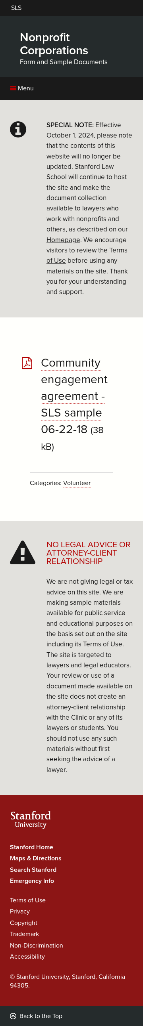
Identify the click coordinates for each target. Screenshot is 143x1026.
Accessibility (27, 957)
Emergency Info (32, 881)
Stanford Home (31, 847)
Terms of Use (28, 900)
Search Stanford (33, 870)
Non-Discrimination (36, 946)
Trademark (24, 934)
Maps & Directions (36, 858)
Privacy (20, 911)
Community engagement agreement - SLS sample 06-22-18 (74, 396)
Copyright (23, 923)
